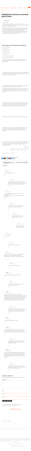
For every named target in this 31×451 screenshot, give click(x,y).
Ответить (5, 198)
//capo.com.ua (11, 142)
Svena (10, 179)
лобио (6, 235)
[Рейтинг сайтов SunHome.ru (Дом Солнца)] (18, 446)
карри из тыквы (15, 23)
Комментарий (4, 379)
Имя (3, 390)
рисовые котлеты (10, 195)
